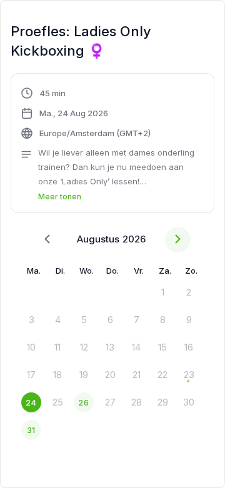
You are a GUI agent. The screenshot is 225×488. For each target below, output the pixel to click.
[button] (112, 145)
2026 (134, 239)
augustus (98, 239)
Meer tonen (59, 196)
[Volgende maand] (178, 239)
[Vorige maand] (47, 239)
